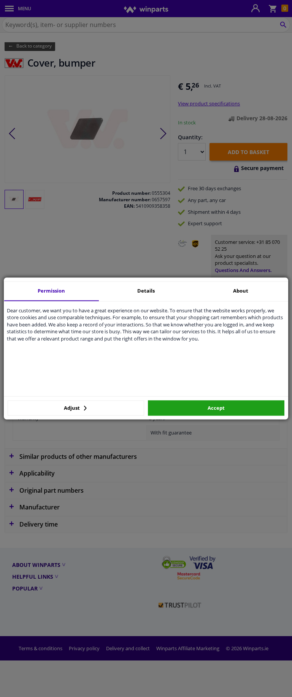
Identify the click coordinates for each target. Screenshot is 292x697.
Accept (216, 407)
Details (146, 290)
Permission (51, 290)
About (240, 290)
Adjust (72, 407)
